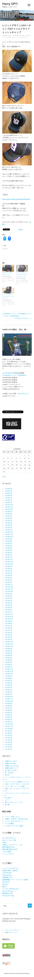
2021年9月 (8, 621)
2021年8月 (8, 623)
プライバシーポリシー (12, 930)
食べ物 (7, 804)
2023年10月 (9, 564)
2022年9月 (8, 594)
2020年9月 (8, 648)
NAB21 (4, 842)
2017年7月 (8, 735)
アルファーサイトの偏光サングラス (17, 782)
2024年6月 (8, 546)
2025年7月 (8, 516)
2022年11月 (9, 589)
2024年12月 (9, 532)
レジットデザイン (8, 854)
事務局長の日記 (7, 893)
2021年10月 (9, 619)
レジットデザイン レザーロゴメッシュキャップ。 (8, 296)
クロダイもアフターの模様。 (15, 826)
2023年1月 (8, 584)
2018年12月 (9, 696)
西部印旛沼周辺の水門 (9, 849)
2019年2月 (8, 692)
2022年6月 (8, 600)
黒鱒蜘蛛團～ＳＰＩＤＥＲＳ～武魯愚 (15, 879)
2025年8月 (8, 514)
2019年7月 (8, 680)
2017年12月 (9, 724)
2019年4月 (8, 687)
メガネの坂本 (6, 851)
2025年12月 (9, 505)
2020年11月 (9, 644)
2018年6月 (8, 710)
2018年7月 (8, 708)
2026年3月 (8, 498)
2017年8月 (8, 733)
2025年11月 (9, 507)
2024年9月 (8, 539)
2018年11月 (9, 699)
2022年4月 (8, 605)
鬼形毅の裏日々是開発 (9, 870)
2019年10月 (9, 674)
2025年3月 (8, 525)
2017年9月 (8, 731)
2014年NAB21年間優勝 (10, 373)
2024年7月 (8, 543)
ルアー (7, 800)
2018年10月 (9, 701)
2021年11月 (9, 616)
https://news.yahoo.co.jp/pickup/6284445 (16, 199)
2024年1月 (8, 557)
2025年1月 (8, 530)
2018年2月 (8, 719)
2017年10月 (9, 728)
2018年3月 (8, 717)
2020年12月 (9, 642)
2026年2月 (8, 500)
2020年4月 (8, 660)
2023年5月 (8, 575)
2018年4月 (8, 715)
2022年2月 (8, 610)
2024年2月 (8, 555)
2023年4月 (8, 578)
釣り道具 (8, 798)
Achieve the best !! (9, 891)
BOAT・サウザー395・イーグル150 (17, 784)
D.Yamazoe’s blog (8, 895)
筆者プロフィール (11, 932)
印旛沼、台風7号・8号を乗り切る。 (17, 819)
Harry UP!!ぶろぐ (23, 393)
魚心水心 (5, 884)
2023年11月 (9, 562)
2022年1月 (8, 612)
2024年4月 (8, 550)
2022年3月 (8, 607)
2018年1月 (8, 722)
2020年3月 (8, 662)
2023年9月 (8, 566)
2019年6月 (8, 683)
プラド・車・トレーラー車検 (15, 786)
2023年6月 (8, 573)
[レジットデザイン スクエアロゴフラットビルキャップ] (22, 268)
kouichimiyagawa (19, 35)
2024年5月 (8, 548)
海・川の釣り (9, 772)
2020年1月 (8, 667)
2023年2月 (8, 582)
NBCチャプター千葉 (9, 840)
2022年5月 (8, 603)
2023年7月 (8, 571)
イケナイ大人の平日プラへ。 (15, 821)
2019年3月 (8, 690)
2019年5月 (8, 685)
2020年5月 (8, 658)
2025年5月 (8, 521)
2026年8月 (8, 489)
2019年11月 (9, 671)
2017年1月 (8, 749)
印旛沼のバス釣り (11, 761)
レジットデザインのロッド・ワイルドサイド (15, 37)
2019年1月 (8, 694)
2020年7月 (8, 653)
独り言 (29, 35)
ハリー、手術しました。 (13, 816)
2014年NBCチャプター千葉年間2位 (14, 375)
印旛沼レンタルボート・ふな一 (12, 845)
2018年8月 (8, 706)
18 (8, 465)
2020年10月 (9, 646)
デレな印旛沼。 (10, 823)
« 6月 (4, 476)
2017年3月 (8, 744)
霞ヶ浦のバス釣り (11, 770)
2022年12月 (9, 587)
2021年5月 (8, 630)
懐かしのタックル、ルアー (14, 802)
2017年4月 (8, 742)
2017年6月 (8, 738)
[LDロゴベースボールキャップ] (8, 268)
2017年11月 (9, 726)
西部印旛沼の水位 (8, 847)
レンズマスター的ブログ (10, 868)
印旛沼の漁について (12, 768)
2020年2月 (8, 664)
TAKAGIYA (5, 882)
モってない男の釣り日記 (10, 889)
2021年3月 (8, 635)
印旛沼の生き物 (10, 763)
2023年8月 (8, 568)
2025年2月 (8, 527)
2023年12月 (9, 559)
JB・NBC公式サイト (9, 838)
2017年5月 (8, 740)
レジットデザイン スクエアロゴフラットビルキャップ (22, 274)
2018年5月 (8, 712)
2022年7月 (8, 598)
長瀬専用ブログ (7, 877)
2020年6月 (8, 655)
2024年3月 (8, 553)
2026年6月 (8, 491)
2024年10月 (9, 537)
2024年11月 (9, 534)
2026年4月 (8, 495)
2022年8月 (8, 596)
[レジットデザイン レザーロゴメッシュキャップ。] (8, 290)
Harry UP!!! (10, 4)
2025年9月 (8, 511)
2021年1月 (8, 639)
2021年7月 (8, 626)
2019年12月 (9, 669)
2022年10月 (9, 591)
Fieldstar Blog (7, 875)
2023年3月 (8, 580)
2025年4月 (8, 523)
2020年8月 (8, 651)
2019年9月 (8, 676)
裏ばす (4, 886)
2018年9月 (8, 703)
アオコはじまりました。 (22, 318)
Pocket (20, 229)
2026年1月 (8, 502)
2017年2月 (8, 747)
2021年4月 (8, 632)
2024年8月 (8, 541)
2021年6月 (8, 628)
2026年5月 (8, 493)
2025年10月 (9, 509)
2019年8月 (8, 678)
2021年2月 (8, 637)
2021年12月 (9, 614)
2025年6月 (8, 518)
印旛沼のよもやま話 (12, 766)
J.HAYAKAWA (7, 873)
